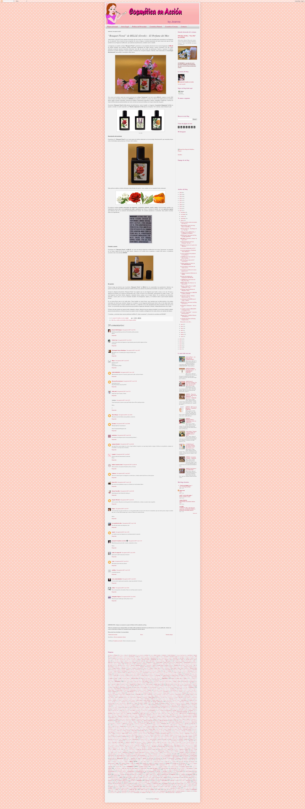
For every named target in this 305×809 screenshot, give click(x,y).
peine (140, 783)
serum (178, 788)
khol (161, 777)
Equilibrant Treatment (119, 685)
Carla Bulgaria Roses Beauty (133, 671)
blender (126, 761)
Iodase (179, 700)
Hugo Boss (181, 697)
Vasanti (195, 749)
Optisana (144, 726)
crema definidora (182, 768)
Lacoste (109, 707)
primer (121, 786)
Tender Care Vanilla (132, 746)
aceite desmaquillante (141, 755)
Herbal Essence (180, 696)
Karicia (167, 703)
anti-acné (158, 758)
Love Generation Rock (123, 712)
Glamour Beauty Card (192, 693)
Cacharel (184, 669)
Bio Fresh (110, 665)
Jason (128, 701)
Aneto (159, 658)
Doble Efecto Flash (137, 681)
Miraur (154, 719)
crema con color (125, 768)
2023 (181, 198)
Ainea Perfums (131, 656)
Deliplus (185, 678)
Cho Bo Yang (134, 672)
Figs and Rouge (173, 690)
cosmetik (123, 766)
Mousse (133, 720)
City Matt (171, 672)
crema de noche (164, 768)
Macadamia (110, 713)
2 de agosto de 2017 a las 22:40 (127, 491)
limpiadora (133, 779)
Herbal (175, 696)
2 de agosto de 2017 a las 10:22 (124, 340)
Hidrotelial (121, 697)
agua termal (112, 758)
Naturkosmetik (142, 723)
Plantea (174, 730)
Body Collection (136, 666)
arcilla (139, 759)
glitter (135, 775)
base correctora (184, 759)
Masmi (137, 716)
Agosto (195, 655)
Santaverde (116, 739)
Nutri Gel (159, 724)
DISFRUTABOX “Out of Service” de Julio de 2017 (188, 283)
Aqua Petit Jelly (122, 659)
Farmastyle (140, 690)
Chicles (124, 672)
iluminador (185, 776)
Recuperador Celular (165, 733)
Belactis (115, 663)
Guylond (111, 696)
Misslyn (180, 719)
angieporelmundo (116, 444)
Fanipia (190, 688)
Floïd (125, 691)
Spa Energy (128, 743)
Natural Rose (119, 723)
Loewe (158, 710)
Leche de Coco (116, 709)
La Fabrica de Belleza (154, 706)
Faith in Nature (179, 688)
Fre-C (172, 691)
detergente (158, 771)
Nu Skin (135, 724)
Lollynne (185, 710)
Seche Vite (147, 739)
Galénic (113, 693)
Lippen (109, 710)
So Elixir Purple (178, 742)
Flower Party (120, 691)
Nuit (150, 724)
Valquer (186, 749)
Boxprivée (140, 668)
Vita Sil (150, 751)
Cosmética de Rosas (174, 675)
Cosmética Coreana (171, 26)
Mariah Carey (166, 714)
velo (128, 792)
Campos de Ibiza (117, 671)
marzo (182, 332)
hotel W (176, 775)
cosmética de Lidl (154, 766)
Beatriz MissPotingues (117, 330)
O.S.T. (190, 724)
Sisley (187, 740)
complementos (162, 765)
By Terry (133, 669)
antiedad (110, 760)
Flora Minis (194, 690)
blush (139, 761)
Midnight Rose (111, 719)
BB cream (168, 661)
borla (162, 761)
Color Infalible (149, 674)
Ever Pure (181, 687)
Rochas (162, 736)
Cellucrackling (190, 671)
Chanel (115, 672)
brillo (166, 761)
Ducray (128, 682)
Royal (126, 738)
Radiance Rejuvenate (133, 733)
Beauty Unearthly (116, 491)
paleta (188, 782)
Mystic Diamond (194, 720)
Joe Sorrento (176, 701)
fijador (147, 774)
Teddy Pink (117, 746)
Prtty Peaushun (163, 732)
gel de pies (122, 775)
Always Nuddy (126, 658)
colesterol (195, 763)
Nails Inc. (130, 722)
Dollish (151, 681)
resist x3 (194, 786)
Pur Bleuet (176, 732)
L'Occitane (194, 704)
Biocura (132, 665)
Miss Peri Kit (164, 719)
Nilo (182, 723)
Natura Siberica (179, 722)
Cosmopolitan (157, 675)
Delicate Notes (179, 678)
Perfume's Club (138, 729)
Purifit (191, 732)
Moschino (123, 720)
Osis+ (188, 726)
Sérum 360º (148, 745)
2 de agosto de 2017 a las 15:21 (124, 391)
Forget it (155, 691)
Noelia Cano (114, 340)
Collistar (138, 674)
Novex (123, 724)
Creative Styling (131, 676)
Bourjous (129, 668)
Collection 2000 (132, 674)
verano (131, 792)
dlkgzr (113, 360)
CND (180, 669)
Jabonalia (118, 701)
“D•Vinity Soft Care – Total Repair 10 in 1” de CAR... (188, 229)
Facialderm (172, 688)
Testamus (144, 746)
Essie (174, 685)
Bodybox (143, 666)
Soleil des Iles (115, 743)
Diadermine (157, 680)
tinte (119, 791)
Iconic (160, 698)
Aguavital (125, 656)
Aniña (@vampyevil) (116, 552)
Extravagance (139, 688)
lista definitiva (152, 779)
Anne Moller (175, 658)
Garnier (123, 693)
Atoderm (117, 661)
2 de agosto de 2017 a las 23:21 (127, 499)
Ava (129, 661)
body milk (151, 761)
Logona (162, 710)
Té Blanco (115, 749)
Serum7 (116, 740)
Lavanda (183, 707)
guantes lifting (145, 775)
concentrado (174, 764)
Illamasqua (171, 698)
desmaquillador (111, 771)
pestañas (173, 783)
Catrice (159, 671)
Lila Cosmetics (166, 709)
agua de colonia (143, 756)
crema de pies (173, 768)
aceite (175, 754)
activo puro (113, 756)
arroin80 (182, 506)
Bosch (182, 666)
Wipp (112, 752)
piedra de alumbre (191, 783)
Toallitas (131, 748)
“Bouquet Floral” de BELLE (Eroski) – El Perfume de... (188, 316)
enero (182, 336)
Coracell (110, 675)
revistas (117, 788)
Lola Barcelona (168, 710)
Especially (157, 685)
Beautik (154, 662)
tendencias (188, 789)
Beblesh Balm (110, 663)
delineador (175, 770)
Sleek (158, 742)
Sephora (191, 739)
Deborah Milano (135, 678)
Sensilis (186, 739)
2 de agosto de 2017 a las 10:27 (133, 350)
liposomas (145, 779)
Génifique (117, 696)
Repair (162, 735)
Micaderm (190, 717)
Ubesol (126, 749)
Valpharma (181, 749)
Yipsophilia (181, 752)
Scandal (129, 739)
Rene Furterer (134, 735)
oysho (185, 782)
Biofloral (143, 665)
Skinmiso (154, 742)
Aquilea (138, 659)
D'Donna (164, 676)
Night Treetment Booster (176, 723)
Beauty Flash (172, 662)
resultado (110, 788)
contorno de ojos (182, 765)
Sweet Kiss (143, 745)
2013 (181, 345)
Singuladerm (181, 740)
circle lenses (190, 763)
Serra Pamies (111, 740)
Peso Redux (175, 729)
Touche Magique (157, 748)
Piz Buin (162, 730)
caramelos (144, 763)
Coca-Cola (116, 674)
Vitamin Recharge (161, 751)
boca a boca (143, 761)
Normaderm (115, 724)
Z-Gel (143, 753)
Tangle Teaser (187, 745)
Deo (190, 678)
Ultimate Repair (131, 749)
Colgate (126, 674)
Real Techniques (151, 733)
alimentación (120, 758)
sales (148, 788)
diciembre (183, 212)
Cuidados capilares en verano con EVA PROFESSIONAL (187, 264)
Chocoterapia (145, 672)
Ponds (195, 730)
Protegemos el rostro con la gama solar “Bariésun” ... (188, 245)
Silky (169, 740)
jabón (121, 777)
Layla (192, 707)
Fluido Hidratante (130, 691)
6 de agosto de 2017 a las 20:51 (129, 579)
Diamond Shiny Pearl (175, 679)
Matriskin (159, 716)
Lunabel (114, 454)
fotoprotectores (165, 774)
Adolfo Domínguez (171, 655)
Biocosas (128, 665)
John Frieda (181, 701)
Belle (113, 320)
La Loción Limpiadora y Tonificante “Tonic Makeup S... (188, 250)
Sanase (190, 738)
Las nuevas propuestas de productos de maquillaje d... (188, 254)
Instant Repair (125, 700)
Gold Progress (159, 694)
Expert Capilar (110, 688)
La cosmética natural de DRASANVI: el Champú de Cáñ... (188, 309)
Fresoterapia (176, 691)
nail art (132, 782)
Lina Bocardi (181, 709)
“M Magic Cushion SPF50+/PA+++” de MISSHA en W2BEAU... (188, 232)
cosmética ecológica (163, 766)
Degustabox (165, 678)
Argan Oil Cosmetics (145, 659)
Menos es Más (142, 717)
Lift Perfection (134, 709)
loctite (174, 779)
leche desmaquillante (115, 779)
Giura (175, 693)
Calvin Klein (194, 669)
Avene (133, 661)
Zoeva (160, 753)
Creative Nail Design (123, 676)
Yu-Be (119, 753)
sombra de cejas (124, 789)
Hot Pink (162, 697)
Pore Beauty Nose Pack (120, 732)
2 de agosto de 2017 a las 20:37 (123, 473)
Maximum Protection (187, 716)
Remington (129, 735)
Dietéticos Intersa (193, 679)
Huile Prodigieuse (188, 697)
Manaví (109, 714)
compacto (133, 764)
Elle (163, 684)
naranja (136, 782)
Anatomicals (153, 658)
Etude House (123, 687)
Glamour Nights (122, 694)
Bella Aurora (129, 663)
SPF (136, 738)
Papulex (162, 727)
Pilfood (148, 730)
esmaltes (148, 773)
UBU (119, 749)
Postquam (127, 732)
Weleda (186, 751)
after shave (123, 756)
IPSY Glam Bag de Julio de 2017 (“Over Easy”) (187, 260)
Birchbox (176, 665)
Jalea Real (123, 701)
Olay (133, 726)
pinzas (146, 785)
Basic (122, 662)
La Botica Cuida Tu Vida (125, 706)
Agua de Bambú (112, 656)
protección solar (138, 786)
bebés (194, 759)
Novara (119, 724)
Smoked (173, 742)
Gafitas (113, 587)
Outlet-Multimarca (117, 727)
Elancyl (118, 684)
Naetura (121, 722)
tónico (195, 791)
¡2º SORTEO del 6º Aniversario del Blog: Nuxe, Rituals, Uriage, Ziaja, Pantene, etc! (190, 446)
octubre (182, 216)
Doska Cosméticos (169, 681)
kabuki (150, 777)
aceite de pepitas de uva (121, 755)
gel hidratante (129, 775)
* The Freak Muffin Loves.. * (186, 485)
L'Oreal (109, 706)
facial (109, 774)
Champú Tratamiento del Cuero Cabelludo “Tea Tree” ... (187, 242)
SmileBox (180, 154)
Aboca (125, 655)
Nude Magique (140, 724)
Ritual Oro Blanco (131, 736)
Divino (125, 681)
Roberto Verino (157, 736)
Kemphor (187, 703)
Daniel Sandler (194, 676)
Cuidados (151, 676)
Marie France (179, 714)
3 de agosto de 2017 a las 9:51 (122, 508)
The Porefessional (190, 746)
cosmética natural (184, 766)
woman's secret (155, 792)
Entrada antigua (169, 634)
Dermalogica (110, 679)
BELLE (171, 45)
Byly (144, 669)
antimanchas (126, 759)
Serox (196, 739)
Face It (167, 688)
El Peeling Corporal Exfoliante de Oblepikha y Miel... (187, 290)
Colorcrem (161, 674)
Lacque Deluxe (114, 707)
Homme (158, 697)
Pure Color (181, 732)
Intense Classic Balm (167, 700)
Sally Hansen (161, 738)
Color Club (143, 674)
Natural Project (112, 723)
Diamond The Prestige (184, 679)
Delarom (173, 678)
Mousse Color (139, 720)
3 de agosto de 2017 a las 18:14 (121, 561)
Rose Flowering (117, 738)
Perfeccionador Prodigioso (188, 727)
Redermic (182, 733)
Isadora (191, 700)
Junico (132, 703)
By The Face (138, 669)
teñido (112, 791)
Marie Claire (172, 714)
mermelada (188, 780)
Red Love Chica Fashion (175, 733)
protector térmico (148, 786)
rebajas (180, 786)
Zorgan (164, 753)
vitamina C (143, 792)
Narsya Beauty (146, 722)
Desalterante (139, 679)
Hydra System (194, 697)
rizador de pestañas (125, 788)
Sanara (186, 738)
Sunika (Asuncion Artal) (117, 464)
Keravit (134, 704)
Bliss (195, 665)
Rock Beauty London (168, 736)
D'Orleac (169, 676)
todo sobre (148, 791)
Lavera (188, 707)
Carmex (141, 671)
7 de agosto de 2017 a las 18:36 (122, 587)
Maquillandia (154, 714)
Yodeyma (187, 752)
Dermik (121, 679)
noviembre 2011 (146, 782)
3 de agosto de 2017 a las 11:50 (122, 532)
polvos (158, 785)
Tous (162, 748)
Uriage (159, 749)
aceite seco (174, 755)
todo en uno (142, 791)
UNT (122, 749)
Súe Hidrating (154, 745)
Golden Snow (172, 694)
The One (183, 746)
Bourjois (124, 668)
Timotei (126, 748)
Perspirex (170, 729)
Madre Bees (129, 713)
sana (164, 788)
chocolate (183, 763)
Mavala (168, 716)
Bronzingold (167, 668)
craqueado (194, 766)
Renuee (151, 735)
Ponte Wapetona (111, 732)
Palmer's (143, 727)
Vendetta (116, 751)
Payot (171, 727)
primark (116, 786)
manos (115, 780)
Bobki (128, 666)
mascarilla (164, 780)
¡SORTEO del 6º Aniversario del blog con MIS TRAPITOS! (188, 235)
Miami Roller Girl (184, 717)
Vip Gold (138, 751)
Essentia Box (168, 685)
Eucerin (129, 687)
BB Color (158, 661)
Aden (151, 655)
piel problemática (122, 785)
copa (191, 764)
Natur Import (159, 722)
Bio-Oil (119, 665)
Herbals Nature (188, 696)
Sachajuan (146, 738)
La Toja (190, 706)
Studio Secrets (176, 743)
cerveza (161, 763)
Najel (135, 722)
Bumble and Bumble (121, 669)
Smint (169, 742)
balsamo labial (158, 760)
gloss (139, 776)
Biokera (154, 665)
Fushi (185, 691)
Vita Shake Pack (145, 751)
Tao (192, 745)
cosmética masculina (174, 766)
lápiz (189, 779)
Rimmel (124, 736)
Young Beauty (193, 752)
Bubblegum (187, 668)
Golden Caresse (165, 694)
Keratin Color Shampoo (119, 704)
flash (151, 774)
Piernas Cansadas (127, 730)
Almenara (187, 656)
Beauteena (149, 662)
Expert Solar (133, 688)
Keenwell (183, 703)
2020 (181, 204)
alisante (128, 758)
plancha (150, 785)
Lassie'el (173, 707)
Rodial (180, 736)
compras (169, 764)
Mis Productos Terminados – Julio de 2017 (188, 306)
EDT (148, 683)
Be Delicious (140, 662)
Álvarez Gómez (161, 792)
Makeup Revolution (192, 713)
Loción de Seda (144, 710)
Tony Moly (144, 748)
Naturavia (124, 723)
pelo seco (143, 783)
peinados (135, 783)
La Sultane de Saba (183, 706)
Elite (144, 684)
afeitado (117, 756)
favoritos (123, 774)
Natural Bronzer (187, 722)
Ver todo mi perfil (181, 84)
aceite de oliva (111, 755)
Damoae (188, 676)
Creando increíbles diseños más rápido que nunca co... (188, 222)
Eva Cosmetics (144, 687)
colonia (115, 765)
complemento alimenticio (149, 765)
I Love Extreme (136, 698)
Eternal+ (190, 685)
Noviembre (129, 725)
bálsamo (192, 761)
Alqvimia (114, 658)
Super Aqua (127, 745)
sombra (116, 789)
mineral (109, 782)
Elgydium (123, 684)
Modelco (188, 719)
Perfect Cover (116, 729)
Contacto (184, 26)
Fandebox (186, 688)
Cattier (164, 671)
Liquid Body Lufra (115, 710)
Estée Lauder (179, 685)
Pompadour (189, 730)
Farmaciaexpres (133, 690)
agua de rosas (152, 756)
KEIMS (145, 703)
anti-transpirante (171, 758)
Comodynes (186, 674)
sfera (184, 788)
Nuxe (172, 725)
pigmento (128, 785)
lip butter (139, 779)
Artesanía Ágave (189, 659)
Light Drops (160, 709)
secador (167, 788)
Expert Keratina (126, 688)
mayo (182, 328)
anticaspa (185, 758)
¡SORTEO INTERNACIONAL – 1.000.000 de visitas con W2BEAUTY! (191, 420)
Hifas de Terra (126, 697)
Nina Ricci (187, 723)
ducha (170, 771)
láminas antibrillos (183, 779)
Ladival (126, 707)
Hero (116, 697)
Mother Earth (128, 720)
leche (182, 777)
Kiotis (146, 704)
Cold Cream (122, 674)
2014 (181, 343)
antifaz (121, 759)
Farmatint (144, 690)
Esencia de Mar (143, 685)
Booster (162, 666)
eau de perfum (123, 320)
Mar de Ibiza (160, 714)
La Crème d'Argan (141, 706)
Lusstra (152, 712)
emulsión (121, 772)
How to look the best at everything (172, 697)
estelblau (114, 570)
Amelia (138, 658)
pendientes (149, 783)
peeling (130, 783)
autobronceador (149, 760)
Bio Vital (115, 665)
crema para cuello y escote (120, 770)
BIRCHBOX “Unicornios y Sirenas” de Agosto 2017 (188, 239)
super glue (174, 789)
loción (168, 779)
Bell (123, 664)
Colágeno (180, 674)
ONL (113, 726)
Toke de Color (137, 748)
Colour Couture (173, 674)
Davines (115, 678)
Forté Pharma (166, 691)
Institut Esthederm (147, 700)
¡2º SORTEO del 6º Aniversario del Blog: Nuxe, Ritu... (187, 280)
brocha (174, 761)
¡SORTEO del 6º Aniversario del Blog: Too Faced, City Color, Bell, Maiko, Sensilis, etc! (191, 383)
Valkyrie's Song (170, 749)
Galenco (195, 691)
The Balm (154, 746)
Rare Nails (140, 733)
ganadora (190, 774)
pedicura (125, 783)
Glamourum (128, 694)
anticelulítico (192, 758)
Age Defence (190, 655)
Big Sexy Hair (193, 663)
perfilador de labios (157, 783)
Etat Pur (185, 685)
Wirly (116, 752)
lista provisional (161, 779)
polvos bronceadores (166, 785)
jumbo (141, 777)
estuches (174, 773)
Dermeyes (116, 679)
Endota (109, 685)
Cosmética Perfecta (165, 675)
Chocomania (139, 672)
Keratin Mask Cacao (127, 704)
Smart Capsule (164, 742)
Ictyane (164, 698)
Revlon (114, 736)
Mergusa (157, 717)
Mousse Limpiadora (148, 720)
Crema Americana (138, 676)
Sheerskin (143, 740)
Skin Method (120, 742)
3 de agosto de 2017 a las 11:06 (129, 523)
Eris (125, 685)
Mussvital (176, 720)
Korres (169, 704)
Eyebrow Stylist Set (152, 688)
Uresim (154, 749)
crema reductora (130, 770)
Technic (195, 745)
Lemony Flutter (123, 709)
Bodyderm (149, 666)
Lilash (171, 709)
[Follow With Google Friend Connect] (181, 94)
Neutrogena (163, 723)
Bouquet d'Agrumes (116, 668)
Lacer (195, 706)
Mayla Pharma (112, 717)
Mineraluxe (133, 719)
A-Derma (115, 655)
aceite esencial (160, 755)
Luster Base (158, 712)
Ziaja (150, 754)
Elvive (172, 684)
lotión (177, 779)
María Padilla (132, 716)
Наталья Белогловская (117, 381)
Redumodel (187, 733)
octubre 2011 (169, 782)
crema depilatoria (189, 768)
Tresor (176, 748)
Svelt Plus (132, 745)
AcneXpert (146, 655)
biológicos (115, 761)
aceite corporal (183, 754)
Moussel (156, 720)
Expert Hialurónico (118, 688)
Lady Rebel (142, 707)
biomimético (121, 761)
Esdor (138, 685)
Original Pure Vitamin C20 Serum (171, 726)
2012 (181, 347)
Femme (167, 690)
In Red (180, 698)
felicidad (140, 774)
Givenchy (179, 693)
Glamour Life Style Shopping (113, 694)
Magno (159, 713)
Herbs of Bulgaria (111, 697)
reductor (184, 786)
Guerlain (187, 694)
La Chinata (133, 706)
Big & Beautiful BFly (176, 663)
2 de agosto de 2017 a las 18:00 (123, 423)
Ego (191, 683)
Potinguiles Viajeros (116, 596)
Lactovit (120, 707)
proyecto (155, 786)
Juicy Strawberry (123, 703)
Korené (165, 704)
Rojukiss (190, 736)
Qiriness (114, 733)
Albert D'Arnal (152, 656)
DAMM (174, 676)
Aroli (170, 659)
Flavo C (185, 690)
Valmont (176, 749)
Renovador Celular (142, 735)
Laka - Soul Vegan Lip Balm (185, 486)
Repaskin (167, 735)
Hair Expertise (136, 696)
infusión (110, 777)
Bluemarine (118, 666)
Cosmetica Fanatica (136, 675)
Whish (192, 751)
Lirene (121, 710)
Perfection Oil (132, 729)
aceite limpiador (168, 755)
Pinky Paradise (157, 730)
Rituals (137, 736)
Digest (109, 681)
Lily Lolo (175, 709)
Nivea (109, 725)
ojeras (174, 782)
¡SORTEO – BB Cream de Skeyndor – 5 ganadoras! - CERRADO (191, 408)
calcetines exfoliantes (125, 763)
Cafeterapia (189, 669)
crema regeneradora (139, 770)
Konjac (160, 704)
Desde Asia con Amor (147, 680)
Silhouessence (159, 740)
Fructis (180, 691)
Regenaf (112, 735)
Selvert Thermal (153, 739)
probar (126, 786)
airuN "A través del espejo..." (186, 495)
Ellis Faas (168, 684)
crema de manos (153, 768)
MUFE (194, 712)
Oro (179, 726)
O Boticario (181, 724)
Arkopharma (153, 659)
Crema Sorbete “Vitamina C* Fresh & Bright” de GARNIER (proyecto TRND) (191, 433)
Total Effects (150, 748)
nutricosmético (154, 782)
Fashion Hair (156, 690)
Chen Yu (119, 672)
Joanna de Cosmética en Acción (119, 540)
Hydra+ (110, 698)
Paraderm (166, 727)
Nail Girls (125, 722)
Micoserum (195, 717)
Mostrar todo (195, 513)
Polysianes (184, 730)
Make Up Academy (174, 713)
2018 (181, 208)
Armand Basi (161, 659)
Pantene (153, 727)
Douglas (175, 681)
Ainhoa (137, 656)
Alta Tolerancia (120, 658)
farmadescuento (116, 774)
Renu (148, 735)
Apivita (192, 658)
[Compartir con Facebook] (139, 318)
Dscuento (124, 682)
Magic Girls (155, 713)
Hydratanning (126, 698)
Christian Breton (152, 672)
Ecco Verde (183, 682)
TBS (162, 745)
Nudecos (146, 724)
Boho (154, 666)
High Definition (133, 697)
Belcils (119, 663)
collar (110, 764)
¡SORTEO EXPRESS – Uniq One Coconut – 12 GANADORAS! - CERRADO (191, 370)
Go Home (145, 694)
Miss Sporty (170, 719)
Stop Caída (170, 743)
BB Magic (162, 661)
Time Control (121, 748)
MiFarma (177, 717)
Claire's (175, 672)
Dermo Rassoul (126, 679)
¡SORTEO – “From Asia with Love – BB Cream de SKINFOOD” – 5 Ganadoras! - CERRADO (191, 396)
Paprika (158, 727)
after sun (129, 756)
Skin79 (132, 742)
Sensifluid (181, 739)
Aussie (125, 661)
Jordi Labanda (193, 701)
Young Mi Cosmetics (112, 753)
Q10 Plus (109, 733)
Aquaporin (134, 659)
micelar (194, 780)
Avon (137, 661)
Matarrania (141, 716)
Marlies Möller (114, 716)
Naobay (139, 722)
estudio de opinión (182, 772)
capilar (137, 763)
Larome (169, 707)
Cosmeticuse (151, 675)
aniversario (151, 758)
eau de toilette (189, 771)
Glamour (184, 693)
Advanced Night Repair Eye (181, 655)
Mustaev (181, 720)
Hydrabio (114, 698)
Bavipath (134, 662)
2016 (181, 339)
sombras (152, 789)
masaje (158, 780)
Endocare (194, 684)
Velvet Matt (111, 751)
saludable (160, 788)
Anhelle (170, 658)
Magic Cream (149, 713)
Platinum (178, 730)
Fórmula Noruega (190, 691)
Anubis (187, 658)
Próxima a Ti (170, 732)
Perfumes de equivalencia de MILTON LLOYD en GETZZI (188, 293)
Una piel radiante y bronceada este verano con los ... (187, 267)
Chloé (129, 672)
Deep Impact (148, 678)
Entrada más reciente (112, 634)
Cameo (111, 671)
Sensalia (164, 739)
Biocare (124, 665)
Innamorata (110, 700)
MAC (168, 712)
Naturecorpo (137, 723)
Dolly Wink (156, 681)
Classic (184, 672)
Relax (117, 735)
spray (165, 789)
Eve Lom (170, 687)
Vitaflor (155, 751)
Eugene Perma (136, 687)
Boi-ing (158, 666)
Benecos (150, 663)
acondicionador (193, 755)
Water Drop (182, 751)
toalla (138, 791)
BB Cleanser (152, 661)
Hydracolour (120, 698)
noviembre (183, 214)
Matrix (164, 716)
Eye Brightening (145, 688)
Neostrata (158, 723)
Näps (176, 724)
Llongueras (139, 710)
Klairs (150, 704)
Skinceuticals (139, 742)
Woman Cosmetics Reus (139, 752)
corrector (117, 766)
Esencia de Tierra (151, 685)
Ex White (185, 687)
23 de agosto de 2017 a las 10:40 (128, 596)
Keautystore (178, 703)
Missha (175, 719)
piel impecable (114, 785)
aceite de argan (192, 754)
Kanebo (157, 703)
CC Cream (168, 669)
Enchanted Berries (188, 684)
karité (153, 777)
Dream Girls (119, 682)
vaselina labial (123, 792)
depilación (182, 770)
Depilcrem (194, 678)
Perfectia (127, 729)
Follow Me (137, 691)
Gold (154, 694)
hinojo (170, 775)
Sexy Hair (133, 740)
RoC (152, 736)
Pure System (187, 732)
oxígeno (181, 782)
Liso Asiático (132, 710)
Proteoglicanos (156, 732)
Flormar (114, 691)
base (178, 760)
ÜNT (167, 792)
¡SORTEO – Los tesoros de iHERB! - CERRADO (191, 457)
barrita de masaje (167, 759)
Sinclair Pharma (174, 740)
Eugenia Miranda (116, 499)
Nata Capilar (153, 722)
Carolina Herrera (147, 671)
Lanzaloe (158, 707)
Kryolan (178, 704)
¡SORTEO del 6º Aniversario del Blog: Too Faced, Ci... (188, 303)
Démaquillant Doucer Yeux (136, 682)
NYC (110, 722)
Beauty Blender (159, 662)
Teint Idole (122, 746)
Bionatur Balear (160, 665)
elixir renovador (115, 772)
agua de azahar (136, 756)
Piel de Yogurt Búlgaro (112, 730)
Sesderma (121, 740)
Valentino (164, 749)
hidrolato (161, 775)
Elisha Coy (140, 684)
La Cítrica (147, 706)
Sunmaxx (112, 745)
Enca (183, 684)
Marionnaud (191, 714)
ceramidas (156, 763)
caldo (132, 763)
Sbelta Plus (125, 739)
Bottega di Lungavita (188, 666)
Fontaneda (142, 691)
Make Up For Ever (183, 713)
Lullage (136, 712)
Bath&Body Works (128, 662)
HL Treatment (130, 696)
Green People (178, 694)
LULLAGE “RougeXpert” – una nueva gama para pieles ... (188, 312)
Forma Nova (160, 691)
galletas (183, 774)
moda (114, 782)
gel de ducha (114, 776)
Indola (195, 698)
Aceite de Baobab (140, 655)
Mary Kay (126, 716)
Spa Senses (133, 743)
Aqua (112, 659)
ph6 (186, 783)
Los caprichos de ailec (117, 523)
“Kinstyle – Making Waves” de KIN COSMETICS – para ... (188, 286)
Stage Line (144, 743)
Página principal (112, 26)
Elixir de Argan (149, 684)
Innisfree (115, 700)
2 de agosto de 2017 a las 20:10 (130, 464)
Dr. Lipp (114, 682)
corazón (194, 764)
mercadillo (183, 780)
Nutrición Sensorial (166, 724)
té (191, 791)
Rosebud (122, 738)
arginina (143, 759)
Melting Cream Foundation (124, 717)
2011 (181, 349)
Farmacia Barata (119, 690)
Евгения (114, 423)
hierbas (166, 775)
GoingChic (150, 694)
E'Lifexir (144, 682)
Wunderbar (152, 752)
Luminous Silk (143, 712)
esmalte (141, 773)
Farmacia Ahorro (111, 690)
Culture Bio (156, 676)
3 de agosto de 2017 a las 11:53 (135, 540)
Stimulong (165, 743)
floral (155, 774)
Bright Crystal (146, 668)
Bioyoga (171, 665)
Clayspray (188, 672)
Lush (148, 712)
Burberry (128, 669)
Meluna (132, 717)
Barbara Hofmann (117, 662)
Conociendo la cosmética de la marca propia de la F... (188, 270)
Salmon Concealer (168, 738)
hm (173, 775)
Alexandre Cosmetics (174, 656)
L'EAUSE (188, 704)
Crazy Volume (116, 676)
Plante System (168, 730)
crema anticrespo (117, 768)
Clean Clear (194, 672)
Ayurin (147, 661)
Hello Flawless (169, 696)
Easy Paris (162, 682)
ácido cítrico (172, 792)
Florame (109, 691)
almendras (133, 758)
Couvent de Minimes (188, 675)
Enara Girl (114, 482)
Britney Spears (157, 668)
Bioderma (138, 665)
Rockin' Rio (175, 736)
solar (193, 788)
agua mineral (185, 756)
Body (131, 666)
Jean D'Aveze (132, 701)
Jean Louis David (140, 701)
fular (179, 774)
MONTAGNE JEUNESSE (181, 712)
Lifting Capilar (140, 709)
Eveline (175, 687)
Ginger (113, 508)
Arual (195, 659)
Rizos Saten (148, 736)
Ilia (167, 698)
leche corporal (189, 777)
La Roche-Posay (174, 706)
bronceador (181, 761)
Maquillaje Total (142, 714)
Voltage (167, 751)
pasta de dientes (118, 783)
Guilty (196, 694)
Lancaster (147, 707)
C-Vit (163, 669)
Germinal (155, 693)
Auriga (121, 661)
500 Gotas (110, 655)
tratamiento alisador (171, 791)
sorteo (159, 789)
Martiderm (120, 716)
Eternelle (195, 685)
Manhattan (122, 714)
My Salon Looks (187, 720)
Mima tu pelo (122, 719)
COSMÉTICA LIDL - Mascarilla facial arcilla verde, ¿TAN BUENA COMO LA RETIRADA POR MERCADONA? (187, 509)
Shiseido (153, 740)
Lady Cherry (136, 707)
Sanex (194, 738)
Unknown (114, 473)
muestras (119, 782)
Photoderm (180, 729)
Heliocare (156, 696)
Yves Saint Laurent (136, 753)
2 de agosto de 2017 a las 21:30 (124, 482)
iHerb (180, 775)
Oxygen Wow (124, 727)
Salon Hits (181, 738)
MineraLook (128, 719)
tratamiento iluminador (180, 791)
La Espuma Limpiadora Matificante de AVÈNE (188, 273)
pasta (111, 783)
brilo (170, 761)
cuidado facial (156, 770)
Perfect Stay (122, 729)
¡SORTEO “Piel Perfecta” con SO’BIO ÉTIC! (191, 469)
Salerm (155, 738)
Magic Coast (143, 713)
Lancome (153, 707)
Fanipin (194, 688)
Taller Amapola (177, 745)
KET (150, 703)
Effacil (187, 682)
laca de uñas (176, 777)
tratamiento (162, 791)
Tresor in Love (180, 748)
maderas (194, 779)
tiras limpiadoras (132, 791)
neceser (140, 782)
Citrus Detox (166, 672)
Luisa (113, 561)
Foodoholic (147, 691)
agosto (182, 220)
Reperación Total (178, 735)
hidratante (155, 776)
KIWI (153, 703)
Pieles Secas (119, 730)
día (174, 771)
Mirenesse (159, 719)
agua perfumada (193, 756)
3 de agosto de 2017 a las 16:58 (128, 552)
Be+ (144, 662)
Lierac (129, 709)
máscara (126, 782)
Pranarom (135, 732)
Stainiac (150, 743)
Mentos (147, 717)
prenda (111, 786)
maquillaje (139, 780)
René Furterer (157, 735)
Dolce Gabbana (145, 681)
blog (115, 320)
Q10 (194, 732)
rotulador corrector (141, 788)
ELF (152, 682)
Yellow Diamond (167, 752)
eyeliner (193, 773)
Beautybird (194, 662)
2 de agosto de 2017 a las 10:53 (122, 360)
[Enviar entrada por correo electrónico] (131, 318)
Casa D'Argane (153, 671)
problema (130, 786)
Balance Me (110, 662)
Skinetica (144, 742)
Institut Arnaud (139, 700)
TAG (158, 745)
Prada (131, 732)
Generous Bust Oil (130, 693)
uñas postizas (113, 792)
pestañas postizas (180, 783)
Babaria (183, 661)
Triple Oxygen (187, 748)
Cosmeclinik (122, 675)
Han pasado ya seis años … (186, 322)
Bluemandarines (111, 666)
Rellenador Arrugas (122, 735)
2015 (181, 341)
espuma (159, 773)
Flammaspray (180, 690)
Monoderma (194, 719)
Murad (171, 720)
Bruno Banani (173, 668)
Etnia (111, 687)
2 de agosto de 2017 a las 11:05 (127, 372)
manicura (110, 780)
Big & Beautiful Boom (186, 663)
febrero (182, 334)
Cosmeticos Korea (144, 675)
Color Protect (156, 674)
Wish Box (119, 752)
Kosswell (174, 704)
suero (170, 789)
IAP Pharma (147, 698)
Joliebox (187, 701)
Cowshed (110, 676)
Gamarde (118, 693)
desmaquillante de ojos (141, 771)
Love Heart (131, 712)
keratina (157, 777)
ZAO (146, 753)
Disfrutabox (118, 681)
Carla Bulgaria (124, 671)
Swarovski (137, 745)
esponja (153, 773)
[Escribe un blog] (136, 318)
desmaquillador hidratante (121, 771)
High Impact (145, 697)
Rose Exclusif (110, 738)
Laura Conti (178, 707)
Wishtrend (125, 752)
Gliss (133, 694)
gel (196, 774)
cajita (117, 763)
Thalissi (149, 746)
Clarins (179, 672)
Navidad (149, 723)
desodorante (151, 771)
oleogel (177, 782)
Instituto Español (155, 700)
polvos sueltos (183, 785)
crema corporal (134, 768)
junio (182, 326)
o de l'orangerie (162, 782)
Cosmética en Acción (117, 641)
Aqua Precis (129, 659)
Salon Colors (175, 738)
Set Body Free (127, 740)
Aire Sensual (142, 656)
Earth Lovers (157, 682)
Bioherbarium (149, 665)
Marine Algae (185, 714)
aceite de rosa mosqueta (131, 755)
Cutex (160, 676)
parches (195, 782)
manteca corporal (122, 780)
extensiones (188, 772)
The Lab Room (178, 746)
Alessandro (166, 656)
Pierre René (141, 730)
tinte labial (124, 791)
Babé (194, 661)
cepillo (150, 763)
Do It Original (130, 681)
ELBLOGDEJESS (116, 372)
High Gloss (139, 697)
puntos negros (167, 786)
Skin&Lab (128, 742)
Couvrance (195, 675)
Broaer (163, 668)
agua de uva (158, 756)
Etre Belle (116, 687)
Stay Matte (160, 743)
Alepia (161, 656)
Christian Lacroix (159, 672)
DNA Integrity (183, 676)
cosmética (118, 320)
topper (158, 791)
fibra (144, 774)
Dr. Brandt (192, 681)
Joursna (117, 703)
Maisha (169, 713)
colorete (121, 765)
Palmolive (148, 727)
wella (149, 792)
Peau (174, 727)
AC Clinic (121, 655)
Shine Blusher (148, 740)
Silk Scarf (164, 740)
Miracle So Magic (149, 719)
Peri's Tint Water (160, 729)
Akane (147, 656)
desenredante (193, 770)
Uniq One (149, 749)
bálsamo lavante (111, 763)
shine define (189, 788)
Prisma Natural (149, 732)
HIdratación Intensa (123, 696)
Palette (139, 727)
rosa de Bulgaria (133, 788)
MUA (191, 712)
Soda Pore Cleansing (190, 742)
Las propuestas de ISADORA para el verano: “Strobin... (188, 299)
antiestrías (116, 759)
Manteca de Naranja (133, 714)
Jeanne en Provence (158, 701)
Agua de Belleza (120, 656)
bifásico (109, 761)
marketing (147, 780)
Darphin (111, 678)
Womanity (147, 752)
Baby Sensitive (189, 661)
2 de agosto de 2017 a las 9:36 (128, 330)
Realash (158, 733)
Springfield (138, 743)
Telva (127, 746)
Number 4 (154, 724)
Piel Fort (194, 729)
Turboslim (194, 748)
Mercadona (152, 717)
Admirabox (164, 655)
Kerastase (111, 704)
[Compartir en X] (137, 318)
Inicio (141, 634)
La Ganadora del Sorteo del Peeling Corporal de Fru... (188, 319)
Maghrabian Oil (136, 713)
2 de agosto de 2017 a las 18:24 (124, 435)
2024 (181, 196)
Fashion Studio (162, 690)
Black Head (183, 665)
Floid (189, 690)
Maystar (117, 717)
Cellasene (184, 671)
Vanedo (191, 749)
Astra (113, 661)
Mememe (136, 717)
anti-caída (164, 758)
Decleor (142, 678)
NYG (113, 722)
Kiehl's (138, 704)
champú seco (176, 763)
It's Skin (113, 701)
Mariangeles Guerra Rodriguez (119, 350)
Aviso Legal (125, 26)
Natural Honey (194, 722)
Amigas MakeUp (183, 500)
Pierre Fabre (134, 730)
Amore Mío (147, 658)
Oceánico (117, 726)
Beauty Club (166, 662)
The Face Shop (170, 746)
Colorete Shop (167, 674)
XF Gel (157, 752)
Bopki (171, 666)
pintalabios (139, 785)
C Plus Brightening (150, 669)
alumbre (139, 758)
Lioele (186, 709)
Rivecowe (143, 736)
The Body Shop (161, 746)
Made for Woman (117, 713)
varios (117, 792)
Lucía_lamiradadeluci (117, 579)
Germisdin (160, 693)
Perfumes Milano (152, 729)
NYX (116, 722)
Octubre (122, 726)
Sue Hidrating (192, 743)
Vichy (125, 751)
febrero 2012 (134, 774)
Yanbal (161, 752)
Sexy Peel (138, 740)
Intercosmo (174, 700)
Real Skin (145, 733)
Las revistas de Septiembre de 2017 (187, 248)
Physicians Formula (187, 729)
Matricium (154, 716)
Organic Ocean (154, 726)
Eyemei (163, 688)
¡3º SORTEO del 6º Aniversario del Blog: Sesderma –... (187, 257)
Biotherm (166, 665)
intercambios (116, 777)
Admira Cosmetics (157, 655)
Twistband (109, 749)
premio (195, 785)
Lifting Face (146, 709)
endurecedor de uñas (129, 772)
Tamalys (182, 745)
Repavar (171, 735)
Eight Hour (113, 684)
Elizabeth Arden (157, 684)
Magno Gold (164, 713)
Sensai (159, 739)
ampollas (144, 758)
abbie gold (114, 391)
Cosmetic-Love (128, 675)
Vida (129, 751)
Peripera (165, 729)
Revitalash (190, 735)
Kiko (142, 704)
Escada (132, 685)
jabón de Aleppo (129, 777)
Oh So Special (128, 726)
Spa (123, 743)
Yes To (177, 752)
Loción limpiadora (151, 710)
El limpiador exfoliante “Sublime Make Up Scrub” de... (187, 296)
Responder (114, 335)
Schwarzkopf (135, 739)
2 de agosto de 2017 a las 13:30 (130, 381)
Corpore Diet (115, 675)
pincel (133, 785)
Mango (118, 714)
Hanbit (142, 696)
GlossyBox (138, 694)
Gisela (172, 693)
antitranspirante (133, 759)
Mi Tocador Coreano (171, 717)
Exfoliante (191, 687)
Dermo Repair (132, 679)
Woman (131, 752)
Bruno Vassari (180, 668)
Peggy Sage (179, 727)
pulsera (161, 786)
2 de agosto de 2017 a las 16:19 (123, 400)
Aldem (157, 656)
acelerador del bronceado (184, 755)
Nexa (170, 723)
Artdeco (182, 659)
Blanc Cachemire (189, 665)
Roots (195, 736)
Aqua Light (116, 659)
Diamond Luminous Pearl (166, 679)
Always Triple (133, 658)
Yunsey (122, 753)
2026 (181, 192)
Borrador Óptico (177, 666)
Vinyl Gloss (134, 751)
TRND (165, 745)
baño (190, 760)
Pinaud (151, 730)
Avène (142, 661)
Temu (181, 491)
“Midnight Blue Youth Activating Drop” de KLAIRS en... (187, 226)
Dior (112, 681)
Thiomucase (114, 748)
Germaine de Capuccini (147, 693)
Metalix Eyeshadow (163, 717)
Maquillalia (149, 714)
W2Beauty (176, 751)
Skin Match (114, 742)
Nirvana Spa (192, 723)
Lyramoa (163, 712)
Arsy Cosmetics (176, 659)
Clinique (110, 674)
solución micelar (111, 789)
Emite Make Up (178, 684)
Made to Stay (123, 713)
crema (109, 768)
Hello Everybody (163, 696)
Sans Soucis (110, 739)
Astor (109, 661)
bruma (187, 761)
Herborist (194, 696)
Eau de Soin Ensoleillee (176, 682)
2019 (181, 206)
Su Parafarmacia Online (184, 743)
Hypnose (131, 698)
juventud (146, 777)
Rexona (119, 736)
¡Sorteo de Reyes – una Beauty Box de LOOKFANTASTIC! (190, 358)
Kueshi (183, 704)
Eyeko (159, 688)
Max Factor (179, 716)
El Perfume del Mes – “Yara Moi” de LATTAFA (187, 36)
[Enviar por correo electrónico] (134, 318)
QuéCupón (119, 733)
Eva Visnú (165, 687)
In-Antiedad (190, 698)
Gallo (110, 693)
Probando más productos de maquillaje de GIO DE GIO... (187, 277)
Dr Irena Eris (185, 681)
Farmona (149, 690)
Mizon (184, 719)
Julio (128, 703)
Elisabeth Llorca (133, 684)
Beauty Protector (179, 662)
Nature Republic (130, 723)
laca (170, 777)
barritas (173, 760)
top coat (153, 791)
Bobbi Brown (123, 666)
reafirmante (174, 786)
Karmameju (172, 703)
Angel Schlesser (164, 658)
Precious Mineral (142, 732)
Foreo (151, 691)
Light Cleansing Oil (153, 709)
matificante (172, 780)
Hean (152, 696)
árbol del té (178, 792)
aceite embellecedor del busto (152, 755)
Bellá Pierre (139, 663)
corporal (110, 766)
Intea (161, 700)
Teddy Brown (111, 746)
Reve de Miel (185, 735)
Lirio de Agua (126, 710)
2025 (181, 194)
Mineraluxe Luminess (141, 719)
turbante (188, 791)
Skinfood (149, 742)
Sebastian (142, 739)
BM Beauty (178, 661)
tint (115, 791)
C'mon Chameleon (158, 669)
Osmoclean (192, 726)
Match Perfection (148, 716)
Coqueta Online (194, 674)
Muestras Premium (164, 720)
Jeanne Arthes (148, 701)
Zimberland (155, 753)
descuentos (188, 770)
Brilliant (151, 668)
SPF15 (141, 738)
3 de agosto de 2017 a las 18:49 (123, 570)
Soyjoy (120, 743)
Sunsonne (121, 745)
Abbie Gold (182, 490)
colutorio (128, 764)
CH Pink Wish (175, 669)
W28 (172, 751)
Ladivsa (130, 707)
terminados (194, 789)
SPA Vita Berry (131, 738)
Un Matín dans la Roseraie (141, 749)
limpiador (125, 779)
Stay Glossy (155, 743)
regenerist (189, 786)
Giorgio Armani (166, 693)
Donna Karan (161, 681)
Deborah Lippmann (126, 678)
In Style (184, 698)
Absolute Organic (132, 655)
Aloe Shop (192, 656)
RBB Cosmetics (125, 733)
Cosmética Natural (156, 26)
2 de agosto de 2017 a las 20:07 (123, 454)
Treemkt (166, 748)
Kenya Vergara (194, 703)
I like (142, 698)
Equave (113, 685)
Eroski (127, 320)
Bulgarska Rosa (114, 669)
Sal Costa (151, 738)
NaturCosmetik (171, 722)
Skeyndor (191, 740)
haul (150, 775)
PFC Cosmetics (133, 727)
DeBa (120, 678)
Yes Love (172, 752)
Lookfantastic (190, 710)
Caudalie (169, 671)
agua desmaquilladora (166, 756)
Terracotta (139, 746)
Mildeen (117, 719)
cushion (164, 770)
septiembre (183, 218)
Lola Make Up (175, 710)
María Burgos (115, 414)
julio (182, 324)
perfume (134, 320)
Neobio (154, 723)
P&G (129, 727)
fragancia (130, 320)
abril (182, 330)
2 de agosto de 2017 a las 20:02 (127, 444)
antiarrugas (178, 758)
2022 (181, 200)
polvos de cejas (176, 785)
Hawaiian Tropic (147, 696)
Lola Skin (181, 710)
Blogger (157, 798)
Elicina (127, 684)
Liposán (194, 709)
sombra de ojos (133, 789)
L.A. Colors (115, 706)
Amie (142, 658)
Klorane (155, 704)
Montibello (110, 720)
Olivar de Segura (139, 726)
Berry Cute (165, 663)
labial (165, 777)
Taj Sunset (171, 745)
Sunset (117, 745)
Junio (136, 703)
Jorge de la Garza (111, 703)
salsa (152, 788)
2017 (181, 210)
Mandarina (113, 714)
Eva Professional (153, 687)
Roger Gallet (185, 736)
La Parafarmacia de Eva (164, 706)
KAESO (141, 703)
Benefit (155, 664)
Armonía (166, 659)
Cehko (175, 671)
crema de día (143, 768)
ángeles (113, 532)
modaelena (114, 435)
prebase (190, 785)
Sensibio (170, 739)
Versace (120, 751)
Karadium (163, 703)
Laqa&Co (164, 707)
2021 (181, 202)
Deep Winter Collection (156, 678)
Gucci (183, 694)
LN (119, 706)
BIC (174, 661)
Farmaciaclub (126, 690)
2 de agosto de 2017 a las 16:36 (125, 414)
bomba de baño (157, 761)
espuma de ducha (167, 773)
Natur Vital (165, 722)
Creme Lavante (145, 676)
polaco (154, 785)
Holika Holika (152, 697)
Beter (170, 663)
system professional (181, 789)
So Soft (184, 742)
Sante (120, 739)
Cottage (182, 675)
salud (156, 788)
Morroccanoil (117, 720)
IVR (156, 698)
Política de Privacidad (139, 26)
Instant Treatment (132, 700)
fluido (158, 774)
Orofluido (183, 726)
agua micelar (176, 756)
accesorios (169, 754)
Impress (176, 698)
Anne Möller (181, 658)
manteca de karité (131, 780)
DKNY (178, 676)
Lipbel (190, 709)
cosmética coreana (143, 766)
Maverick (174, 716)
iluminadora (193, 775)
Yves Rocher (128, 754)
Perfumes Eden (144, 729)
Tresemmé (171, 748)
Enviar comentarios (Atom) (120, 637)
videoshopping (136, 792)
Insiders (120, 700)
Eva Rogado (160, 687)
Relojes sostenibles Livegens (185, 496)
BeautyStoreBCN (187, 662)
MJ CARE (173, 712)
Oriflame (161, 726)
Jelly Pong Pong (169, 701)
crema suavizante (148, 770)
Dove (179, 681)
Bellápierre (145, 663)
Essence (162, 685)
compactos (139, 764)
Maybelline (195, 716)
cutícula (170, 770)
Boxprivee (134, 668)
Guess (192, 694)
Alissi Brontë (181, 656)
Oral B (149, 726)
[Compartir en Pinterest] (140, 318)
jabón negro (135, 777)
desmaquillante (130, 771)
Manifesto (127, 714)
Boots (167, 666)
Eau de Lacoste (167, 682)
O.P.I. (186, 724)
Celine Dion (179, 671)
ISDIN (152, 698)
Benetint (160, 663)
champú (168, 763)
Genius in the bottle (138, 693)
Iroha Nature (184, 700)
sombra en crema (144, 789)
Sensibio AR (175, 739)
